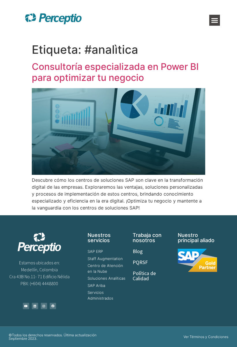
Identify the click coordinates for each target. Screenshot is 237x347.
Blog (138, 251)
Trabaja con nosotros (147, 237)
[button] (214, 20)
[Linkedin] (35, 306)
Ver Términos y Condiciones (206, 337)
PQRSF (140, 262)
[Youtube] (26, 306)
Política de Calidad (144, 276)
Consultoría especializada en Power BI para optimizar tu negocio (115, 72)
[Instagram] (44, 306)
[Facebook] (53, 306)
